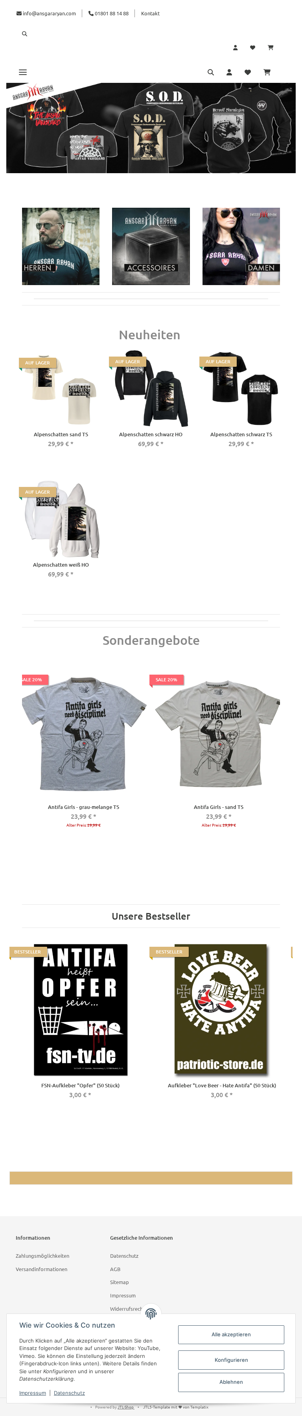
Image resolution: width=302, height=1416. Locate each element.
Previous (24, 774)
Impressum (123, 1295)
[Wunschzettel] (252, 47)
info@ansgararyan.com (49, 13)
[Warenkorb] (273, 47)
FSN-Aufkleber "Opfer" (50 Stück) (80, 1085)
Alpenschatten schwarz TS (241, 434)
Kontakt (150, 13)
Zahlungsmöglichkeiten (42, 1255)
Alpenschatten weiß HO (61, 564)
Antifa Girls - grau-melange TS (83, 806)
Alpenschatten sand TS (61, 434)
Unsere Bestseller (151, 916)
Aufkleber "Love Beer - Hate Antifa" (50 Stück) (222, 1085)
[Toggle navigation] (23, 71)
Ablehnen (231, 1382)
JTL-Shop (126, 1407)
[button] (151, 34)
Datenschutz (124, 1255)
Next (278, 774)
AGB (115, 1269)
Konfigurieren (231, 1360)
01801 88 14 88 (111, 13)
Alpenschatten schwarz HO (150, 434)
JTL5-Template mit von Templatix (175, 1407)
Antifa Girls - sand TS (218, 806)
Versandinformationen (41, 1269)
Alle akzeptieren (231, 1334)
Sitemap (119, 1282)
